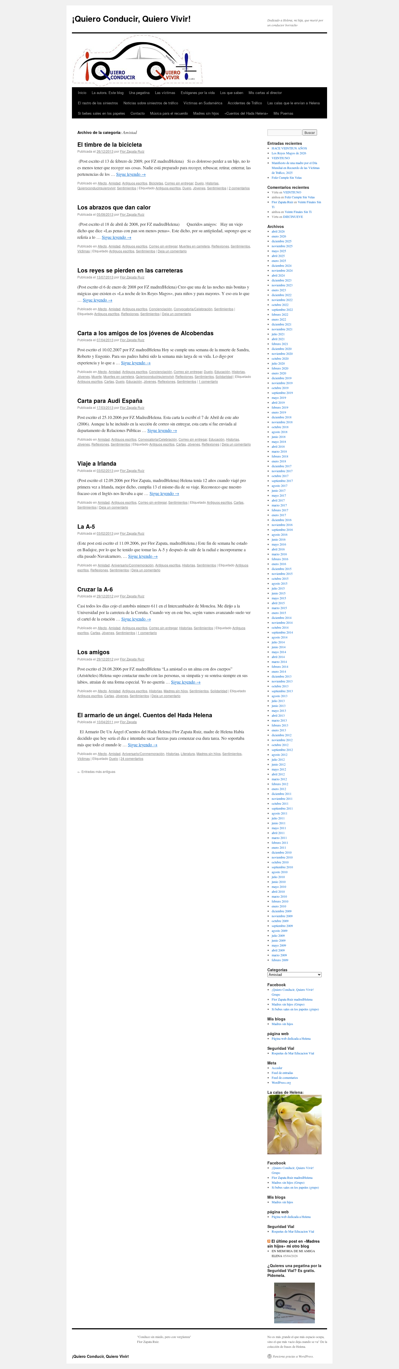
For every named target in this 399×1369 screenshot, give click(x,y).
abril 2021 (278, 339)
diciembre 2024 (282, 265)
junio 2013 (279, 705)
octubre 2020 (280, 358)
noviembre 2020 (282, 353)
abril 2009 (278, 950)
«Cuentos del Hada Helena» (246, 113)
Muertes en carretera (194, 246)
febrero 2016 (280, 559)
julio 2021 (278, 334)
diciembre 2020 (282, 348)
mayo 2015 (279, 598)
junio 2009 (279, 940)
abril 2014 (278, 656)
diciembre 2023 (282, 280)
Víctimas (83, 251)
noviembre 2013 (282, 681)
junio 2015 (279, 593)
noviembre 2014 (282, 622)
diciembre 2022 (282, 295)
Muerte (96, 376)
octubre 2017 (280, 476)
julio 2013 (278, 700)
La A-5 (86, 526)
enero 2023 (279, 290)
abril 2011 (278, 833)
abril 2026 (278, 231)
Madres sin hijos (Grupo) (288, 1004)
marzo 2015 (279, 608)
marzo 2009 (279, 955)
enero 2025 (279, 260)
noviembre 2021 (282, 329)
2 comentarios (239, 188)
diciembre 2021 (282, 324)
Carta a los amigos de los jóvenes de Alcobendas (145, 333)
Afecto (102, 183)
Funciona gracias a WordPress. (293, 1356)
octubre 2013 (280, 686)
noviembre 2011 (282, 798)
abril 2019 (278, 402)
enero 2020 (279, 373)
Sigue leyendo (131, 174)
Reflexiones (220, 246)
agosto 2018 (279, 432)
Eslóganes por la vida (198, 92)
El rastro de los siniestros (98, 102)
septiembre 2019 (282, 392)
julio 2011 (278, 818)
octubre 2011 (280, 803)
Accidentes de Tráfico (245, 102)
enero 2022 (279, 319)
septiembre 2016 (282, 529)
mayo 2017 (279, 495)
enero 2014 (279, 671)
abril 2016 (278, 549)
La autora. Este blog (107, 92)
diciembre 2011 (282, 793)
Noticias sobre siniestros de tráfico (150, 102)
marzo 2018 (279, 451)
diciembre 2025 (282, 241)
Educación (222, 371)
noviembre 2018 (282, 422)
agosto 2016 (279, 534)
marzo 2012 (279, 779)
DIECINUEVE (293, 216)
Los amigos (93, 652)
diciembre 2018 (282, 417)
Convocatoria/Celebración (193, 308)
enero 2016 (279, 564)
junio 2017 (279, 490)
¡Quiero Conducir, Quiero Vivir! (131, 18)
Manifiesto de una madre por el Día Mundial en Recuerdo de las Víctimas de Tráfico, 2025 (296, 168)
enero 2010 (279, 906)
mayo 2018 (279, 441)
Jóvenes (199, 188)
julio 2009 (278, 935)
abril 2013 (278, 715)
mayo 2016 (279, 544)
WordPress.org (281, 1082)
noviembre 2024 (282, 270)
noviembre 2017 (282, 471)
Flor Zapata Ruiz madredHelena (292, 999)
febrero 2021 (280, 344)
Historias (211, 183)
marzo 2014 (279, 661)
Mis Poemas (283, 113)
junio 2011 (279, 823)
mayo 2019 (279, 397)
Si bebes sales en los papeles (101, 113)
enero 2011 (279, 847)
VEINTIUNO (281, 158)
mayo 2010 (279, 886)
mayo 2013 (279, 710)
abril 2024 (278, 275)
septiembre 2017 (282, 480)
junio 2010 (279, 881)
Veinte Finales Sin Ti (298, 211)
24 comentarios (132, 758)
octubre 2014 (280, 627)
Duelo (199, 183)
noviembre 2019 (282, 383)
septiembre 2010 (282, 867)
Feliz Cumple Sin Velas (287, 177)
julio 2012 (278, 759)
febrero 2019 (280, 407)
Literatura (188, 753)
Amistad (115, 183)
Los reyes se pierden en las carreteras (130, 270)
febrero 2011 (280, 842)
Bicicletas (156, 183)
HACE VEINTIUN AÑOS (289, 148)
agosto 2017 (279, 485)
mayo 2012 (279, 769)
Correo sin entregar (179, 183)
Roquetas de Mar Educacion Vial (293, 1053)
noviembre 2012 (282, 740)
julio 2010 (278, 877)
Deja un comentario (172, 251)
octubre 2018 (280, 427)
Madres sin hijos (206, 113)
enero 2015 (279, 612)
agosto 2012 (279, 754)
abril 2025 (278, 255)
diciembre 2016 (282, 520)
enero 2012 (279, 789)
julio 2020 (278, 363)
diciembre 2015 (282, 568)
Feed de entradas (282, 1072)
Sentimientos (126, 188)
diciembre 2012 (282, 735)
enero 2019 (279, 412)
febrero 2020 (280, 368)
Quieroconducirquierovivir (96, 188)
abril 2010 (278, 891)
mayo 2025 (279, 251)
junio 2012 (279, 764)
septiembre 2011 (282, 808)
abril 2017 (278, 500)
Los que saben (231, 92)
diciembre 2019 (282, 378)
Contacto (138, 113)
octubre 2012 (280, 745)
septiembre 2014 (282, 632)
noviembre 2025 (282, 246)
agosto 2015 (279, 583)
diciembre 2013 (282, 676)
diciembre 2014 (282, 617)
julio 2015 (278, 588)
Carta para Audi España (109, 400)
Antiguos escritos (134, 183)
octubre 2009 (280, 921)
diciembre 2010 (282, 852)
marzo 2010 (279, 896)
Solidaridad (224, 376)
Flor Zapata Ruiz (132, 151)
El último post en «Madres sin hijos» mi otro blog (293, 1243)
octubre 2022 (280, 304)
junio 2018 (279, 436)
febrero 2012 (280, 784)
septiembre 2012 (282, 749)
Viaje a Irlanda (96, 463)
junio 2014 (279, 647)
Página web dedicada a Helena (291, 1038)
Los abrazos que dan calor (114, 207)
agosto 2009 (279, 930)
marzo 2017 (279, 505)
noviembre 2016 (282, 524)
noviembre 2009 (282, 916)
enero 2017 (279, 515)
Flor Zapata (128, 721)
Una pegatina (139, 92)
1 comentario (208, 381)
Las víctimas (165, 92)
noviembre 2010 (282, 857)
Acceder (277, 1068)
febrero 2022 (280, 314)
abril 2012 (278, 774)
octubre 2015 (280, 578)
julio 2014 (278, 642)
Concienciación (160, 308)
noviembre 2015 (282, 573)
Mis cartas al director (265, 92)
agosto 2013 (279, 696)
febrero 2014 (280, 666)
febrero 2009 (280, 960)
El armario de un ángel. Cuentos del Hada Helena (144, 715)
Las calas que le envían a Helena (293, 102)
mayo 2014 (279, 652)
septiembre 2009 (282, 925)
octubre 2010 (280, 862)
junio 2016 (279, 539)
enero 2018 (279, 461)
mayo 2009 (279, 945)
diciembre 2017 (282, 466)
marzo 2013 (279, 720)
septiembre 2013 (282, 691)
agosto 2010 (279, 872)
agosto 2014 (279, 637)
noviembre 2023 (282, 285)
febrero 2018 (280, 456)
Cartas (109, 381)
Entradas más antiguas (96, 771)
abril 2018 (278, 446)
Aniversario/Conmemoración (132, 565)
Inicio (82, 92)
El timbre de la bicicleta (109, 144)
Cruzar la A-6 (95, 589)
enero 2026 (279, 236)
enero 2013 (279, 730)
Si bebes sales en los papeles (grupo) (295, 1009)
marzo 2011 (279, 837)
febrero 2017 (280, 510)
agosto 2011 (279, 813)
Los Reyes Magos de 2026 (289, 153)
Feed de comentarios (285, 1077)
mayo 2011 (279, 828)
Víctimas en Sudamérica (202, 102)
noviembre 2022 (282, 299)
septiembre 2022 (282, 309)
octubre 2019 (280, 388)
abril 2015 (278, 603)
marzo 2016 (279, 554)
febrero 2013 (280, 725)
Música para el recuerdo (169, 113)
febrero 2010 (280, 901)
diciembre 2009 (282, 911)
